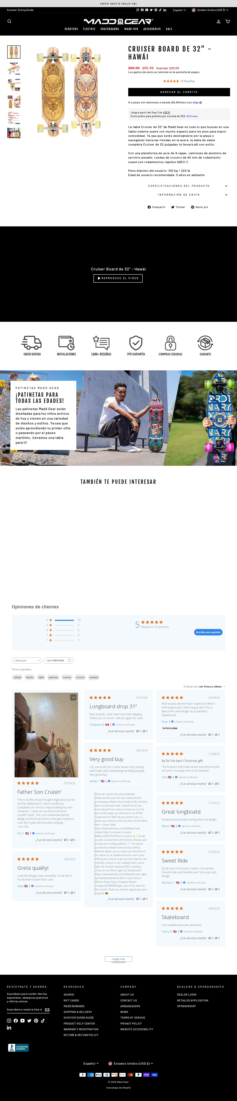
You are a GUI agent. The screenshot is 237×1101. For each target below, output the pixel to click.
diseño (29, 677)
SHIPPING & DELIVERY (78, 1011)
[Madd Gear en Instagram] (9, 1021)
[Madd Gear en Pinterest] (36, 1021)
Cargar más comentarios (118, 959)
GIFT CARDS (71, 1000)
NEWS (124, 1011)
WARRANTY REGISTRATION (81, 1029)
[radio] (24, 550)
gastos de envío (144, 72)
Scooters (71, 29)
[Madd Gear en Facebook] (16, 1021)
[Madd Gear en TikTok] (43, 1021)
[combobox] (27, 660)
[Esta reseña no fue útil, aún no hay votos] (71, 840)
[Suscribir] (47, 1009)
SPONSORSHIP (186, 1006)
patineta (53, 677)
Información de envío (179, 194)
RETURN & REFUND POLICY (81, 1034)
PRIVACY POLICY (131, 1023)
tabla (41, 677)
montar (67, 677)
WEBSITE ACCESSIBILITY (136, 1029)
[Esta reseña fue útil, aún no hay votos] (65, 840)
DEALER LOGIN (186, 994)
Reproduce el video (120, 278)
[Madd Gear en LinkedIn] (9, 1027)
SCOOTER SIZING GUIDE (79, 1017)
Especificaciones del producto (179, 185)
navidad (93, 677)
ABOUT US (127, 994)
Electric (89, 29)
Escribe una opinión (208, 632)
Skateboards (110, 29)
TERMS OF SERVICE (132, 1017)
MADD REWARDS (74, 1006)
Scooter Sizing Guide (20, 9)
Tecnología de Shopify (118, 1087)
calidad (17, 677)
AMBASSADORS (130, 1006)
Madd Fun (131, 29)
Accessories (152, 29)
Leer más (23, 826)
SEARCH (69, 994)
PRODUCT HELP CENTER (79, 1023)
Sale (169, 29)
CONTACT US (128, 1000)
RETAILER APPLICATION (192, 1000)
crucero (80, 677)
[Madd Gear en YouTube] (22, 1021)
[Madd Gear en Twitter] (29, 1021)
